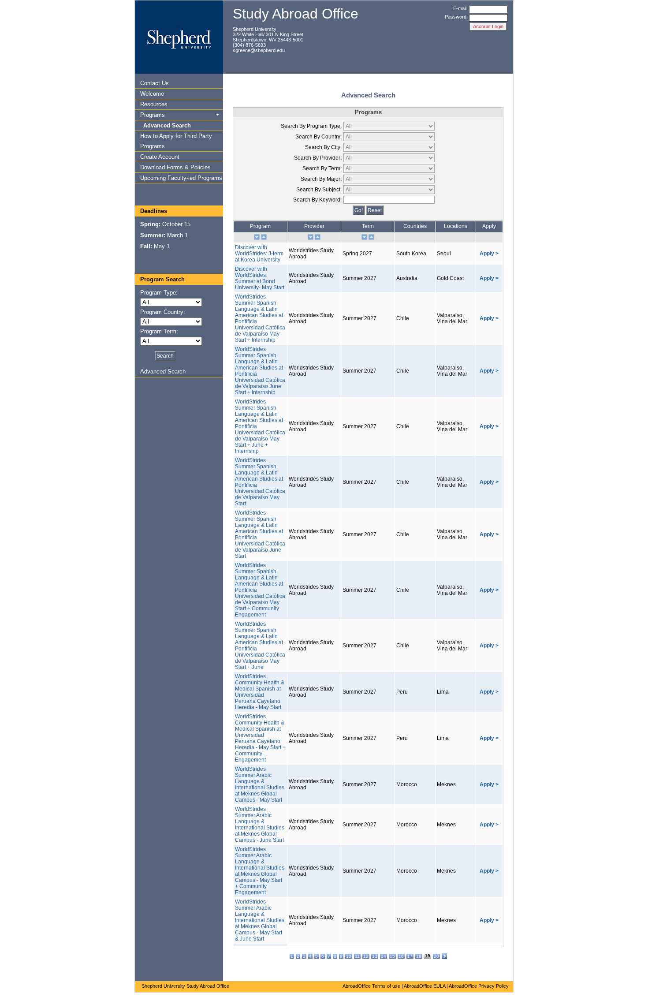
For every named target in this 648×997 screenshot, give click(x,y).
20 (436, 956)
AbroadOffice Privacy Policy (479, 986)
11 (357, 956)
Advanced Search (167, 125)
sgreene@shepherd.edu (259, 50)
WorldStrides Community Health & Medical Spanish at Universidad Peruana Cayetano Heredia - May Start (259, 691)
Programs (152, 115)
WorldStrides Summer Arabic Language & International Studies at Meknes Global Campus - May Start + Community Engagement (259, 871)
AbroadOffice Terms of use (371, 986)
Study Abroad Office (295, 14)
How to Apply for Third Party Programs (176, 141)
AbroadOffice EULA (424, 986)
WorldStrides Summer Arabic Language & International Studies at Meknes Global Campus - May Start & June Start (259, 920)
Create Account (159, 156)
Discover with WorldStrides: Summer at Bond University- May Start (259, 278)
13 (374, 956)
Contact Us (154, 83)
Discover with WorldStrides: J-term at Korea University (259, 253)
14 (383, 956)
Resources (154, 104)
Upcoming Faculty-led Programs (181, 178)
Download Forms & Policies (175, 167)
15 (392, 956)
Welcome (152, 93)
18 (418, 956)
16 (401, 956)
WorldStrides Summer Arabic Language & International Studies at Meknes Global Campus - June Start (259, 824)
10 (348, 956)
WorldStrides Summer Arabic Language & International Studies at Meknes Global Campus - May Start (259, 784)
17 (410, 956)
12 (366, 956)
